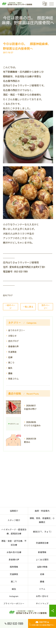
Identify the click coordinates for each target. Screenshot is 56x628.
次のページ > (45, 306)
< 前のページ (10, 306)
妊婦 (10, 357)
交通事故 (12, 351)
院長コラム (13, 378)
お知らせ (12, 335)
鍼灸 (10, 367)
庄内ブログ (8, 295)
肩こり (11, 362)
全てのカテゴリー (16, 330)
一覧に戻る (28, 306)
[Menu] (51, 3)
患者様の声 (13, 346)
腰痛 (10, 373)
